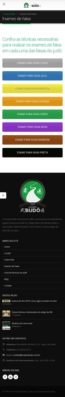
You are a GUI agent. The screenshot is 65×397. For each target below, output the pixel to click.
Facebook (5, 377)
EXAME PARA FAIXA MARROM (32, 139)
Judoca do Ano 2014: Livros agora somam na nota (34, 301)
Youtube (10, 377)
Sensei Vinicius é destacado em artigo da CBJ (32, 312)
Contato (8, 285)
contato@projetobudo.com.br (26, 355)
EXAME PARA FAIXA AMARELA (32, 88)
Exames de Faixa (11, 266)
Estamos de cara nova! (22, 323)
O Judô (7, 253)
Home (7, 246)
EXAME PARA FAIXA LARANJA (32, 101)
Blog (6, 279)
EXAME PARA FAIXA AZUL (32, 76)
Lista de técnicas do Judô (15, 272)
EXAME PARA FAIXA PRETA (32, 152)
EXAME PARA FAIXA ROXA (32, 127)
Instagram (15, 377)
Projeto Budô (9, 14)
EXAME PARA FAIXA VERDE (32, 114)
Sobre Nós (9, 259)
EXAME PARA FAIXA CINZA (32, 63)
